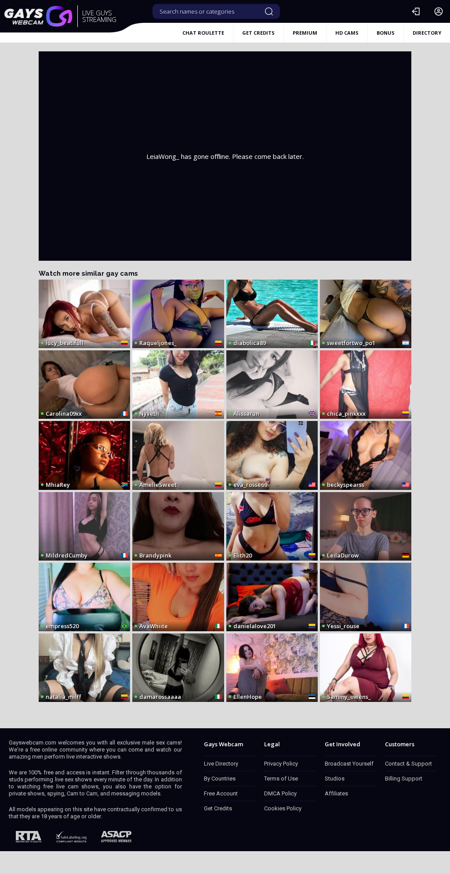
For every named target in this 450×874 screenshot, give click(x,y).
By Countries (220, 778)
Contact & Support (408, 763)
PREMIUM (305, 32)
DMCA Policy (280, 793)
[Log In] (415, 11)
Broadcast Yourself (349, 763)
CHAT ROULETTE (203, 32)
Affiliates (336, 793)
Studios (335, 778)
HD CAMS (347, 32)
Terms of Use (281, 778)
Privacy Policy (281, 763)
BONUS (386, 32)
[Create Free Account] (438, 11)
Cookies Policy (282, 808)
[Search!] (269, 11)
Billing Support (403, 778)
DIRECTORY (427, 32)
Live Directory (221, 763)
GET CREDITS (258, 32)
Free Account (221, 793)
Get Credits (218, 808)
